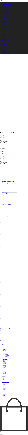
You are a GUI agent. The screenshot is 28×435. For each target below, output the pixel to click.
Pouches (4, 380)
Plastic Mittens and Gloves (7, 14)
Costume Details (4, 386)
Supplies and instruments (4, 391)
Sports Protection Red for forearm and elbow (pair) (5, 328)
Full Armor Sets (4, 352)
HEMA (2, 357)
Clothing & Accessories (5, 17)
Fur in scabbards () (3, 148)
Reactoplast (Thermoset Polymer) (6, 374)
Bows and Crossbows (4, 25)
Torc (3, 36)
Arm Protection (4, 351)
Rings (3, 45)
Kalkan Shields (4, 23)
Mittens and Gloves (5, 39)
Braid (3, 35)
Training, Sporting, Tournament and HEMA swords (7, 345)
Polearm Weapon (3, 29)
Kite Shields (4, 22)
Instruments (4, 52)
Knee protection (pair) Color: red (3, 292)
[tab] (15, 153)
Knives (3, 48)
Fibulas (3, 43)
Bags (3, 38)
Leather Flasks (4, 46)
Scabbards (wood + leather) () (4, 149)
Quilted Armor (4, 8)
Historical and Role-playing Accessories (5, 40)
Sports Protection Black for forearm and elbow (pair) (5, 304)
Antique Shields (4, 20)
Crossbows (4, 27)
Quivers (4, 28)
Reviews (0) (3, 153)
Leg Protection (4, 10)
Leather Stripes (4, 51)
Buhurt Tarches (4, 24)
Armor (2, 5)
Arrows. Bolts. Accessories (5, 369)
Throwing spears (4, 31)
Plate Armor (4, 7)
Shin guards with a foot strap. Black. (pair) (4, 340)
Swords (2, 2)
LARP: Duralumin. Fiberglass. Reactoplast (7, 4)
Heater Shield (4, 363)
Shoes (3, 37)
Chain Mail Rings (4, 50)
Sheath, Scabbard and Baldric (5, 381)
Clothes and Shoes (3, 34)
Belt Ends (4, 42)
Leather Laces (4, 392)
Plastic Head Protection (7, 13)
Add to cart (2, 151)
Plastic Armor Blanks (6, 12)
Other (3, 41)
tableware (4, 47)
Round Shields (4, 21)
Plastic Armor (4, 11)
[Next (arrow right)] (1, 434)
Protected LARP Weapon (5, 346)
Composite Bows (4, 368)
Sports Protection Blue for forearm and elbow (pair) (5, 316)
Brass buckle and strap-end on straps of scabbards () (6, 147)
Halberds (4, 32)
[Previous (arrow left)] (0, 434)
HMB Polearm (4, 30)
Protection (4, 358)
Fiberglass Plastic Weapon (7, 15)
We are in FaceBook (3, 53)
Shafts (3, 33)
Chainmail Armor (4, 6)
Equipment (4, 19)
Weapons (4, 16)
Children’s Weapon (3, 375)
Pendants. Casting (4, 44)
